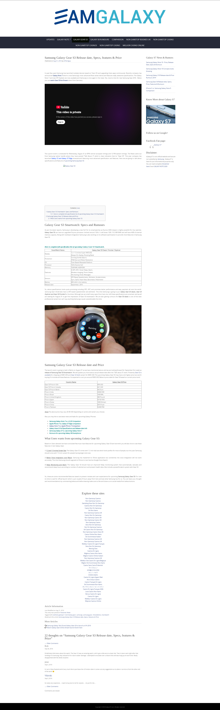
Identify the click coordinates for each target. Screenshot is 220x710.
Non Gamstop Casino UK (93, 518)
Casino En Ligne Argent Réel (93, 577)
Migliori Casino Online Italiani (93, 556)
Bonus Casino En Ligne (93, 594)
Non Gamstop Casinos (86, 45)
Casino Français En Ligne (93, 582)
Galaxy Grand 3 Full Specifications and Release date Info (68, 428)
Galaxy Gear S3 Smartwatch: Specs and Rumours (62, 212)
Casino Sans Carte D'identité (93, 565)
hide (78, 208)
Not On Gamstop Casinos (93, 527)
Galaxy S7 (157, 145)
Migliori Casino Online (133, 45)
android (55, 615)
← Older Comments (51, 643)
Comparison (118, 39)
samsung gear (87, 615)
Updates (50, 39)
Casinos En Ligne (93, 551)
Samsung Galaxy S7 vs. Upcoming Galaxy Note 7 (65, 431)
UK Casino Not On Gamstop (93, 529)
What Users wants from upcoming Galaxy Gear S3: (65, 218)
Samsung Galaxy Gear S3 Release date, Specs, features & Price (79, 617)
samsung (79, 615)
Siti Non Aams (93, 510)
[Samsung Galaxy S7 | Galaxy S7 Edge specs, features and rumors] (110, 17)
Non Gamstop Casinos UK (93, 513)
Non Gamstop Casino (163, 39)
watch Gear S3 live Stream (59, 80)
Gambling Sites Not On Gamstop (93, 503)
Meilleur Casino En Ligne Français (93, 544)
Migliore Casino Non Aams (93, 553)
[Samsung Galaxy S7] (160, 114)
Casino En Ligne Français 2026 (93, 589)
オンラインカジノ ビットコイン (93, 587)
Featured (63, 612)
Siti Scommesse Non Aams (93, 584)
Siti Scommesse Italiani (93, 537)
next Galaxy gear (70, 615)
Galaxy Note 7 (64, 39)
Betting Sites (93, 549)
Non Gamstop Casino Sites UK (93, 532)
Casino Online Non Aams (93, 534)
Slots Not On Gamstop (93, 525)
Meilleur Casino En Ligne (93, 599)
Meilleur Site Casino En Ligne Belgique (93, 561)
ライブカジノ (93, 568)
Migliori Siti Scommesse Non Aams (93, 563)
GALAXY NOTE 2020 (160, 166)
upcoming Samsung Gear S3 (74, 161)
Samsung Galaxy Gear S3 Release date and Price (62, 216)
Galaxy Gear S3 (80, 39)
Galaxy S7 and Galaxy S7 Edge (61, 158)
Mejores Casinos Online (93, 601)
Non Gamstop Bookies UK (138, 39)
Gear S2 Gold (75, 375)
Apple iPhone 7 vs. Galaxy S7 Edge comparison (65, 424)
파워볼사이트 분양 (93, 570)
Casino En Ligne (93, 596)
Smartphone (97, 615)
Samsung (161, 159)
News (68, 612)
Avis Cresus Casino (93, 580)
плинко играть (93, 575)
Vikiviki (48, 675)
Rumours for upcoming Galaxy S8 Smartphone (65, 433)
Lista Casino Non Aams (93, 591)
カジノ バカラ (93, 572)
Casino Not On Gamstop (93, 508)
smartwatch (105, 615)
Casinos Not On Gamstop (93, 506)
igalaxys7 (61, 615)
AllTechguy (67, 61)
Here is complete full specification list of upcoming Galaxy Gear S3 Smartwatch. (77, 214)
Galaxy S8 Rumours (99, 39)
